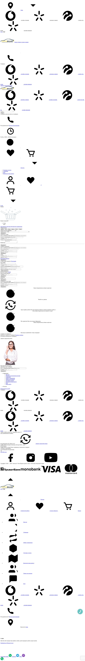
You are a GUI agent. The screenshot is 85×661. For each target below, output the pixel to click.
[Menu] (11, 52)
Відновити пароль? (5, 258)
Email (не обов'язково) (5, 237)
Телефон (2, 238)
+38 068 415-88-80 (53, 74)
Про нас (7, 374)
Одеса (13, 229)
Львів (9, 229)
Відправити (3, 233)
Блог (4, 172)
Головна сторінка (19, 335)
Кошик (79, 510)
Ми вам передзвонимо (14, 125)
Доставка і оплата (7, 170)
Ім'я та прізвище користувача (7, 235)
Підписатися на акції (5, 388)
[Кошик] (31, 157)
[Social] (11, 462)
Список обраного (54, 510)
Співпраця (5, 171)
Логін (2, 263)
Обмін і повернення (10, 378)
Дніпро (2, 229)
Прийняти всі (4, 643)
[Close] (31, 52)
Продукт (2, 251)
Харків (20, 229)
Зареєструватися (4, 270)
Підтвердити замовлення (16, 226)
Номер (2, 239)
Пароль (2, 257)
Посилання (3, 249)
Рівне (17, 229)
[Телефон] (10, 62)
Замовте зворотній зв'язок (6, 85)
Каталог (22, 167)
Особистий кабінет (25, 510)
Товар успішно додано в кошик (21, 42)
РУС (2, 31)
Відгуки (4, 452)
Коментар (3, 242)
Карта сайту (8, 384)
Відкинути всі (10, 643)
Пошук (2, 112)
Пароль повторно (4, 269)
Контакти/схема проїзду (8, 173)
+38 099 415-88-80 (24, 74)
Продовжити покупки (6, 226)
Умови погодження (10, 379)
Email (2, 278)
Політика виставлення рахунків (13, 375)
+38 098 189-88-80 (27, 84)
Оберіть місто (4, 231)
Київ (21, 10)
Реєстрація (13, 261)
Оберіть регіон (4, 230)
